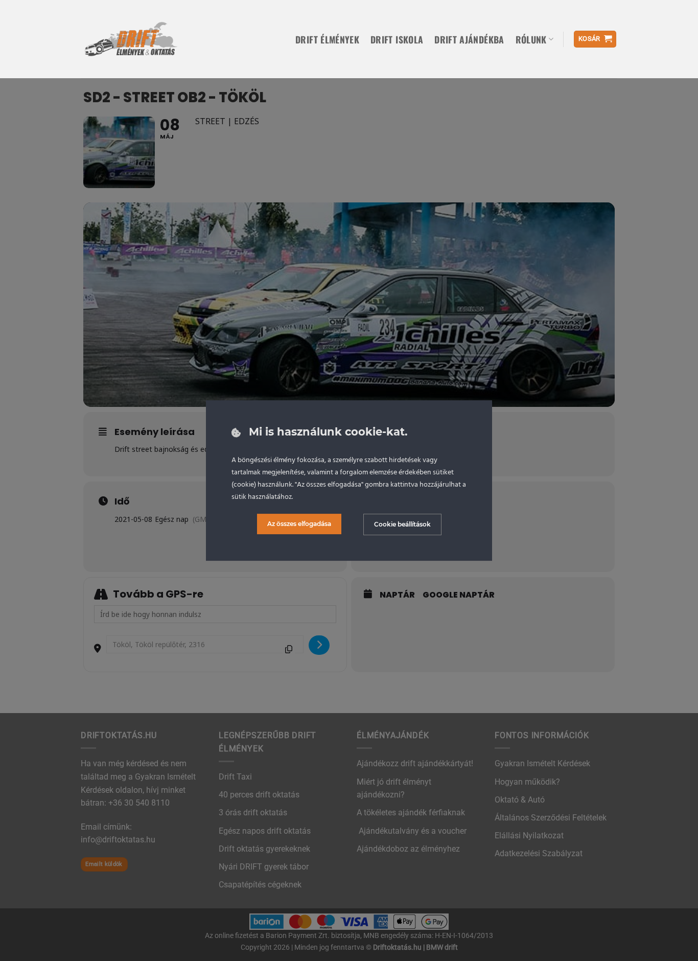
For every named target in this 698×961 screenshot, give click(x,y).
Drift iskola (396, 39)
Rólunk (531, 39)
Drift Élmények (327, 39)
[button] (595, 39)
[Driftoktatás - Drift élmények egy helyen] (130, 38)
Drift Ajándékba (469, 39)
